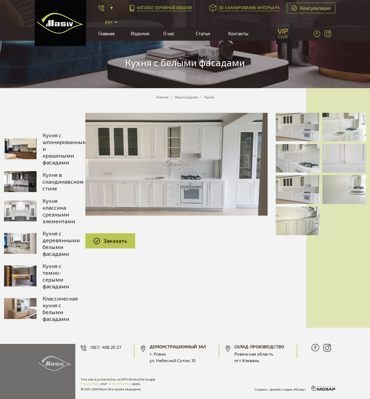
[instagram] (327, 34)
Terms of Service (119, 383)
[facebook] (317, 34)
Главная (106, 33)
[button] (105, 8)
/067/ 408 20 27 (105, 347)
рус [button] (109, 21)
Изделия (140, 33)
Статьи (203, 33)
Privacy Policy (90, 383)
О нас (168, 33)
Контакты (238, 33)
